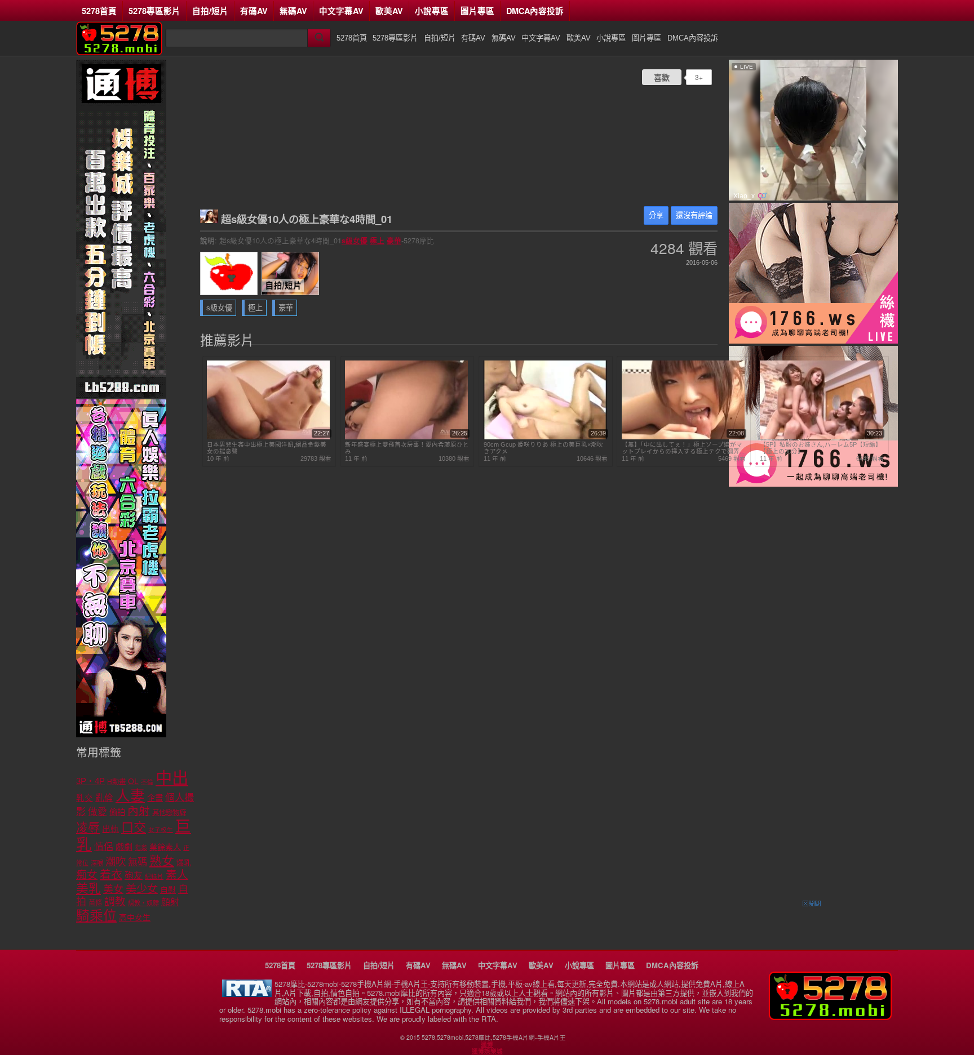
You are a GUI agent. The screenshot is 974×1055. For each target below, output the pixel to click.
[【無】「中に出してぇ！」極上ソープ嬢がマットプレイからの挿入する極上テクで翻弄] (683, 437)
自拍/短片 (210, 10)
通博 (487, 1044)
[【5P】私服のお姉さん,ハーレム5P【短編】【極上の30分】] (821, 437)
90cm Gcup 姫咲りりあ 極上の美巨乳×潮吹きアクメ (543, 448)
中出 (172, 778)
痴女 (87, 875)
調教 (115, 901)
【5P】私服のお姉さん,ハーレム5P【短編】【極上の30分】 (821, 448)
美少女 (142, 889)
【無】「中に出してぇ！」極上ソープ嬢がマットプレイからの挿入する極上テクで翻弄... (683, 448)
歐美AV (389, 10)
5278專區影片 (154, 10)
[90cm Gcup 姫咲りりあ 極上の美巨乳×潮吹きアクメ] (545, 437)
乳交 (84, 798)
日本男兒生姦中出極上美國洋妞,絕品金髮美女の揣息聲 (266, 448)
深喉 (97, 863)
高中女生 (134, 917)
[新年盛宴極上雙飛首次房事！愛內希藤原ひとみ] (406, 437)
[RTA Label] (247, 994)
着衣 (111, 875)
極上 (377, 240)
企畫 (155, 798)
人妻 (130, 796)
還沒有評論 (694, 215)
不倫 (147, 781)
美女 (113, 889)
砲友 (134, 875)
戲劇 (124, 847)
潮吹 (115, 861)
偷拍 (117, 812)
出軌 (110, 829)
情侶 (103, 847)
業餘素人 (165, 847)
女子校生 (160, 829)
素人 (177, 875)
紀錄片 (154, 876)
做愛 (97, 812)
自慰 (168, 889)
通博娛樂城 (487, 1051)
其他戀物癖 (169, 813)
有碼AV (254, 10)
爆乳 (183, 862)
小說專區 (432, 10)
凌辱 (88, 827)
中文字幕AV (341, 10)
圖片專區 (477, 10)
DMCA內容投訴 (535, 10)
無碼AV (293, 10)
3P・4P (90, 781)
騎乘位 (96, 915)
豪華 (394, 240)
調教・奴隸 (143, 903)
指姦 (141, 847)
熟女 (161, 861)
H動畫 (116, 782)
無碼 (137, 862)
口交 (133, 828)
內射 (138, 811)
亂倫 (104, 798)
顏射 (170, 902)
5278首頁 (99, 10)
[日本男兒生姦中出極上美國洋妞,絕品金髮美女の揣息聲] (268, 437)
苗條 (95, 903)
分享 (656, 215)
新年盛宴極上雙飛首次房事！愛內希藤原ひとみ (407, 448)
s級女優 (355, 240)
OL (133, 781)
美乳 (88, 889)
